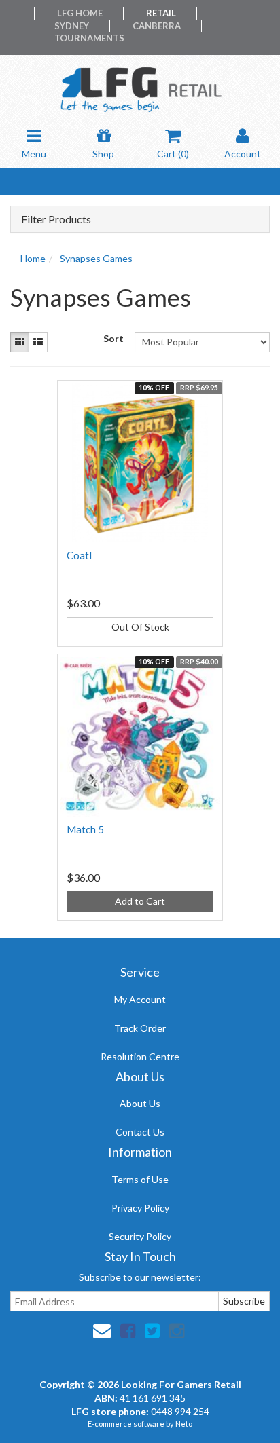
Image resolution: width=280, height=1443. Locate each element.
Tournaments (89, 38)
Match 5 (85, 829)
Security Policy (140, 1236)
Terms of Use (140, 1179)
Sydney (71, 25)
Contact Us (140, 1132)
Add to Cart (140, 901)
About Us (140, 1103)
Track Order (140, 1028)
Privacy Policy (140, 1208)
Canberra (157, 25)
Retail (161, 12)
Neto (183, 1423)
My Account (140, 999)
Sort (113, 338)
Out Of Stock (140, 627)
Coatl (79, 555)
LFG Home (80, 12)
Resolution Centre (140, 1056)
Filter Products (56, 219)
